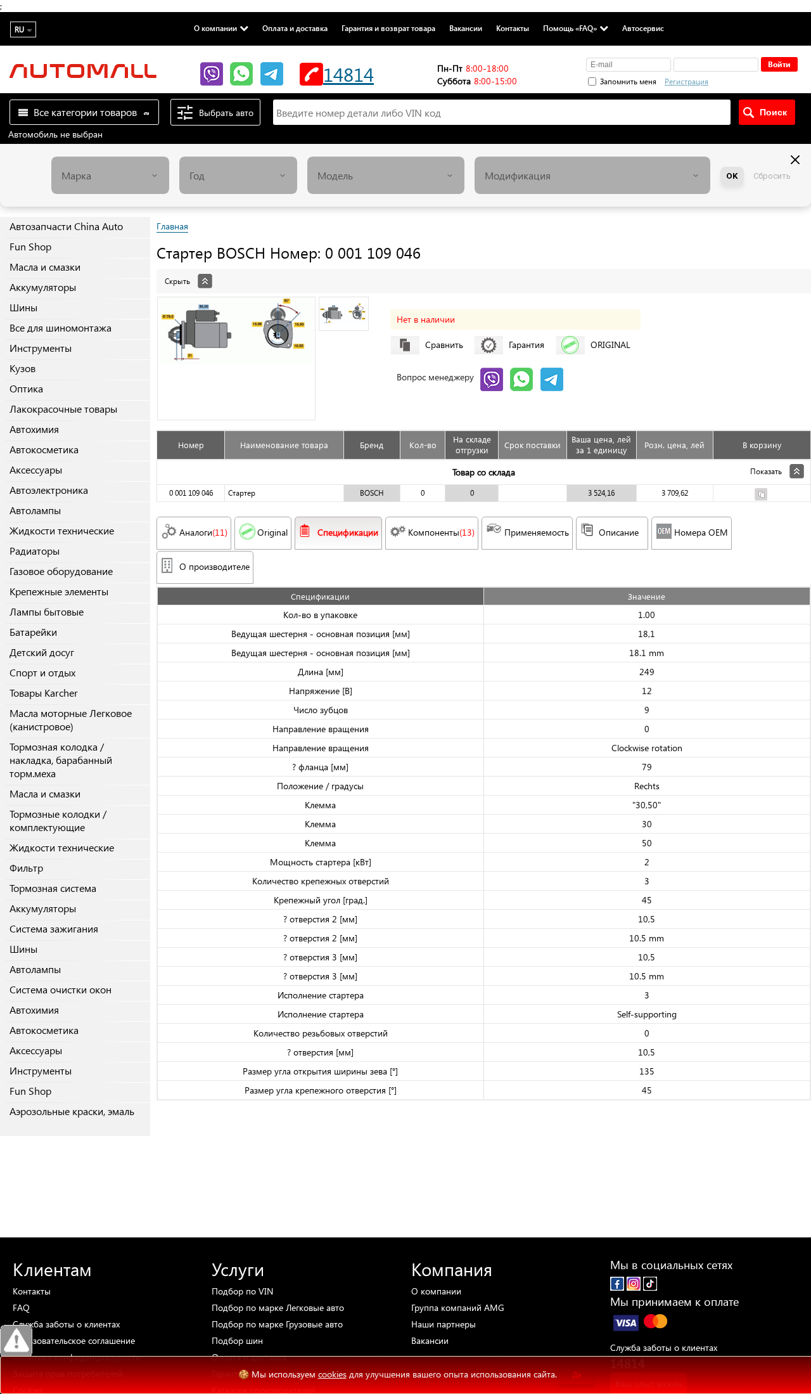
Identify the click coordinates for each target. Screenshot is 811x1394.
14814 (348, 74)
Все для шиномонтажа (61, 327)
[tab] (483, 274)
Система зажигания (54, 928)
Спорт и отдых (42, 672)
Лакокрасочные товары (63, 408)
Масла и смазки (45, 266)
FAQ (21, 1307)
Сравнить (444, 345)
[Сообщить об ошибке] (16, 1341)
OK (732, 176)
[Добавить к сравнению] (761, 496)
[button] (753, 80)
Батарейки (33, 631)
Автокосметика (44, 449)
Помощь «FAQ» (570, 28)
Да (576, 1374)
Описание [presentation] (619, 532)
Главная (172, 226)
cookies (332, 1374)
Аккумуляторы (43, 287)
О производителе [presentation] (214, 566)
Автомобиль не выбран (55, 134)
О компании (215, 28)
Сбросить (772, 176)
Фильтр (26, 867)
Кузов (22, 368)
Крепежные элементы (59, 591)
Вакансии (465, 28)
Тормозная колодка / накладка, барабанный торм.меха (61, 760)
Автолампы (35, 510)
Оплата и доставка (295, 28)
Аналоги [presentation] (203, 532)
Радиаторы (35, 550)
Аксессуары (36, 469)
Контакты (512, 28)
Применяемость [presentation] (536, 532)
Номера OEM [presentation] (701, 532)
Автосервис (643, 28)
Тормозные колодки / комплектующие (58, 820)
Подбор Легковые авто (278, 1307)
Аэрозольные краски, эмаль (72, 1111)
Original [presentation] (272, 532)
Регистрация (686, 81)
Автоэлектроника (49, 489)
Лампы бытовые (47, 611)
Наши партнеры (443, 1324)
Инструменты (41, 347)
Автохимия (34, 429)
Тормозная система (53, 887)
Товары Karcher (44, 692)
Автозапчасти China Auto (66, 226)
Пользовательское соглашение (74, 1340)
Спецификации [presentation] (347, 532)
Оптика (26, 388)
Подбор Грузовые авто (277, 1324)
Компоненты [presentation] (441, 532)
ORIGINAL (610, 345)
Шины (23, 307)
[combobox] (110, 175)
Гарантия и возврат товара (388, 28)
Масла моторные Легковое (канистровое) (71, 719)
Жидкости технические (62, 530)
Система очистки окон (61, 989)
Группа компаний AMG (457, 1307)
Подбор (242, 1291)
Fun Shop (30, 246)
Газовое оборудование (61, 571)
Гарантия (526, 345)
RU (19, 29)
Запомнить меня (628, 81)
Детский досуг (42, 652)
